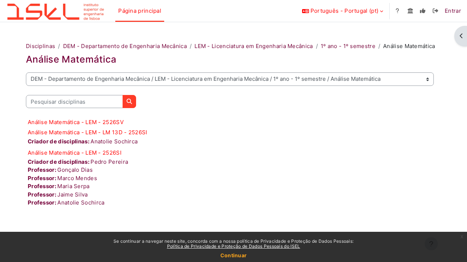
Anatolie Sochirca (114, 141)
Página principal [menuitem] (139, 10)
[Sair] (435, 11)
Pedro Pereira (109, 161)
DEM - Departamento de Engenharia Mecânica (125, 46)
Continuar (233, 255)
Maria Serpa (73, 186)
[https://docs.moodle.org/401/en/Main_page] (397, 11)
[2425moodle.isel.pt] (410, 11)
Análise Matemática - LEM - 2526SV (76, 122)
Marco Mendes (77, 178)
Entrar (453, 10)
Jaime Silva (72, 194)
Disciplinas (40, 46)
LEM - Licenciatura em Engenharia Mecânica (253, 46)
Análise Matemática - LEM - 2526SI (74, 152)
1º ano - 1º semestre (348, 46)
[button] (342, 11)
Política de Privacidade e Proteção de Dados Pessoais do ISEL (233, 246)
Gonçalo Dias (75, 169)
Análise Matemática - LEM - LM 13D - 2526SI (87, 132)
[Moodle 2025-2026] (423, 11)
